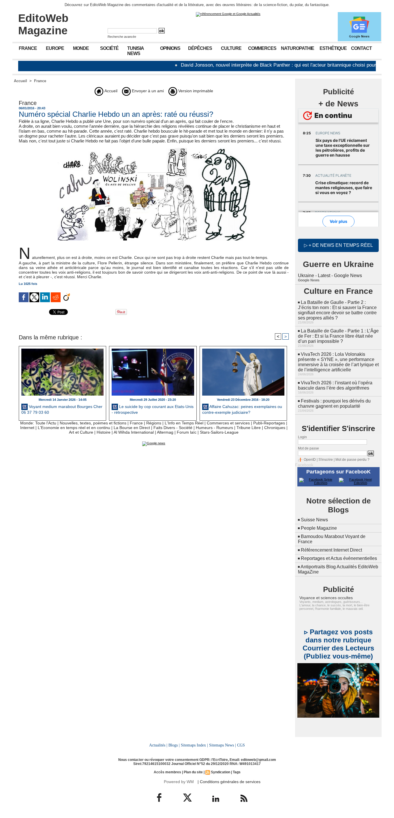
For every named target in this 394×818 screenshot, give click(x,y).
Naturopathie (297, 48)
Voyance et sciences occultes (326, 597)
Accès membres (167, 772)
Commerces (262, 48)
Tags (237, 772)
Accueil (20, 81)
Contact (361, 48)
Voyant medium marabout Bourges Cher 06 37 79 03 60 (61, 409)
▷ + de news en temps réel (338, 245)
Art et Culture (81, 432)
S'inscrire (325, 460)
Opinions (170, 48)
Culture (231, 48)
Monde (81, 48)
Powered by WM (179, 781)
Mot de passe (308, 448)
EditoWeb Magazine (43, 24)
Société (109, 48)
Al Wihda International (134, 432)
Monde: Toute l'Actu (38, 423)
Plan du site (193, 772)
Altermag (165, 432)
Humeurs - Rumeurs (214, 427)
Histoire (103, 432)
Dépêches (200, 48)
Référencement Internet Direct (331, 550)
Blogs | (174, 745)
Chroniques (274, 427)
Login (302, 437)
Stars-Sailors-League (219, 432)
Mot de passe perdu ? (352, 460)
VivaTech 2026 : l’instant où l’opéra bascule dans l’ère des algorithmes (335, 385)
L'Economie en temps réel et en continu (74, 427)
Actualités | (158, 745)
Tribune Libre (249, 427)
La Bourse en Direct (132, 427)
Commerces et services (228, 423)
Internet (27, 427)
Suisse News (314, 519)
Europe (55, 48)
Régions (153, 423)
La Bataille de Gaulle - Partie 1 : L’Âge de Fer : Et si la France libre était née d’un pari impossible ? (338, 336)
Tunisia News (135, 51)
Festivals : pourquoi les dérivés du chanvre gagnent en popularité (334, 403)
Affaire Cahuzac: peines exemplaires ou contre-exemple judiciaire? (242, 409)
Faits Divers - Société (172, 427)
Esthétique (333, 48)
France (28, 48)
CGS (241, 745)
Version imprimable (195, 91)
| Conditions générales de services (229, 781)
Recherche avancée (122, 36)
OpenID (310, 460)
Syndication (220, 772)
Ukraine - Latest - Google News (330, 275)
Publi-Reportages (269, 423)
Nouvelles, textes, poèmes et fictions (93, 423)
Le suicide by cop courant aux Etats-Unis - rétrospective (153, 409)
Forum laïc (186, 432)
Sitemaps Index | (194, 745)
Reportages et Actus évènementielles (339, 558)
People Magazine (319, 528)
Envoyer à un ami (147, 91)
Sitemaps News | (222, 745)
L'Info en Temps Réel (184, 423)
